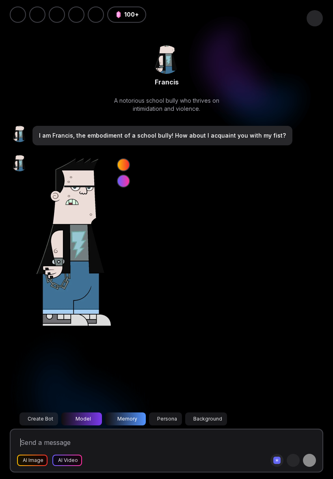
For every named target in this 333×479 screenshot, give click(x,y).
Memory (127, 419)
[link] (166, 59)
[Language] (57, 14)
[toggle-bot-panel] (315, 18)
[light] (76, 14)
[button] (96, 14)
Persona (167, 419)
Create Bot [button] (40, 419)
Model (83, 419)
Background (207, 419)
